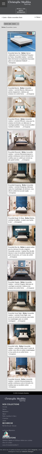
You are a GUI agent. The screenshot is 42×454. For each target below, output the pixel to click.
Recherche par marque (9, 426)
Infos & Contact (7, 442)
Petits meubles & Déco (9, 416)
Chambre (5, 418)
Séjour (4, 414)
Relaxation (5, 411)
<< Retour (37, 17)
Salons (4, 409)
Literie (4, 17)
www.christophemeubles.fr (10, 445)
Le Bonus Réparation (8, 430)
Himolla (4, 407)
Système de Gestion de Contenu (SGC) (23, 450)
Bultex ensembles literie (15, 17)
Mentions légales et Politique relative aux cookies (17, 440)
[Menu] (3, 3)
